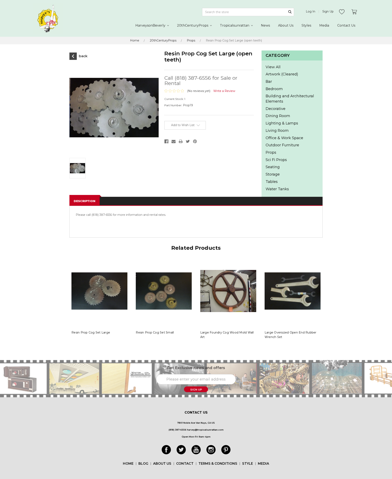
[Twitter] (181, 449)
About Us (285, 25)
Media (324, 25)
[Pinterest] (226, 449)
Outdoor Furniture (282, 145)
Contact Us (346, 25)
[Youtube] (196, 449)
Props (191, 40)
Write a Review (224, 91)
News (265, 25)
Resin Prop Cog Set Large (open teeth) (234, 40)
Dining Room (278, 116)
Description (84, 201)
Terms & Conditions (217, 464)
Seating (273, 167)
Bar (269, 81)
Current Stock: (174, 99)
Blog (143, 464)
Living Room (277, 130)
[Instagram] (211, 449)
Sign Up (328, 11)
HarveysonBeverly (150, 25)
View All (273, 67)
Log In (310, 11)
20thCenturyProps (193, 25)
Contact (185, 464)
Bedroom (274, 89)
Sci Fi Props (276, 160)
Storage (273, 174)
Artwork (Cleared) (282, 74)
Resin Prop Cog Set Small (155, 332)
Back (82, 56)
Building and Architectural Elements (290, 99)
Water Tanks (277, 189)
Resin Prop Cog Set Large (90, 332)
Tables (272, 181)
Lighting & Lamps (282, 123)
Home (134, 40)
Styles (306, 25)
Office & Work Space (284, 138)
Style (247, 464)
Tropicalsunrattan (235, 25)
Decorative (275, 108)
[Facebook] (166, 449)
